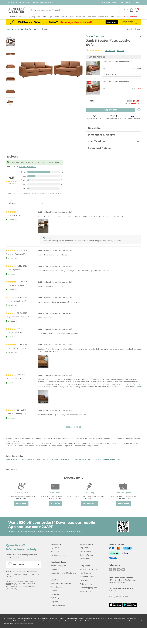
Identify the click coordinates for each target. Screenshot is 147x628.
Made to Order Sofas (111, 459)
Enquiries (54, 602)
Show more (73, 427)
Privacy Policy (11, 589)
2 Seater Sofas (53, 459)
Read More (123, 503)
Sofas (36, 29)
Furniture (9, 29)
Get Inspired (89, 503)
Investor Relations (58, 605)
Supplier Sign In (57, 569)
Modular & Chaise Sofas (35, 459)
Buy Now (55, 503)
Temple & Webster (95, 36)
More (139, 387)
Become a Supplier (58, 566)
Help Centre (84, 548)
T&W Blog (55, 598)
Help (137, 2)
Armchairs (97, 459)
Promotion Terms (87, 577)
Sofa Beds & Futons (82, 459)
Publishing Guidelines (27, 167)
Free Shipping (85, 573)
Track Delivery (125, 2)
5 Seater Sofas (11, 459)
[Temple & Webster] (16, 10)
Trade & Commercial (109, 2)
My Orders (55, 551)
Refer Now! (49, 2)
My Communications (59, 555)
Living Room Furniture (23, 29)
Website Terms (86, 584)
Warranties (84, 580)
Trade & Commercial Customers (63, 573)
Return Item (85, 559)
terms (79, 531)
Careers (54, 591)
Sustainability (56, 594)
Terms (8, 584)
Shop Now (21, 503)
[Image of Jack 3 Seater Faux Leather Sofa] (93, 74)
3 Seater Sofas (66, 459)
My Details (55, 548)
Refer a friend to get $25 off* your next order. (31, 2)
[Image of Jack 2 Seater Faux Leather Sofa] (93, 94)
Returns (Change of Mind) (90, 569)
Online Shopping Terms (89, 588)
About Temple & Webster (61, 583)
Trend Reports (56, 587)
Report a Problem (87, 555)
